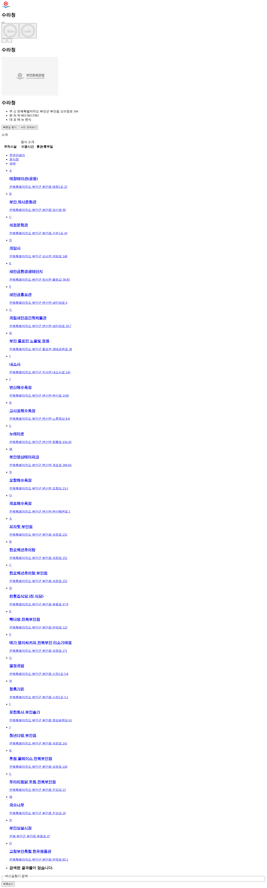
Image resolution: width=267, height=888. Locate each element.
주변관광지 (17, 155)
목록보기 (8, 884)
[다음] (28, 30)
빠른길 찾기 (10, 127)
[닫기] (3, 22)
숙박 (12, 163)
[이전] (10, 30)
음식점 (14, 159)
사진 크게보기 (29, 127)
